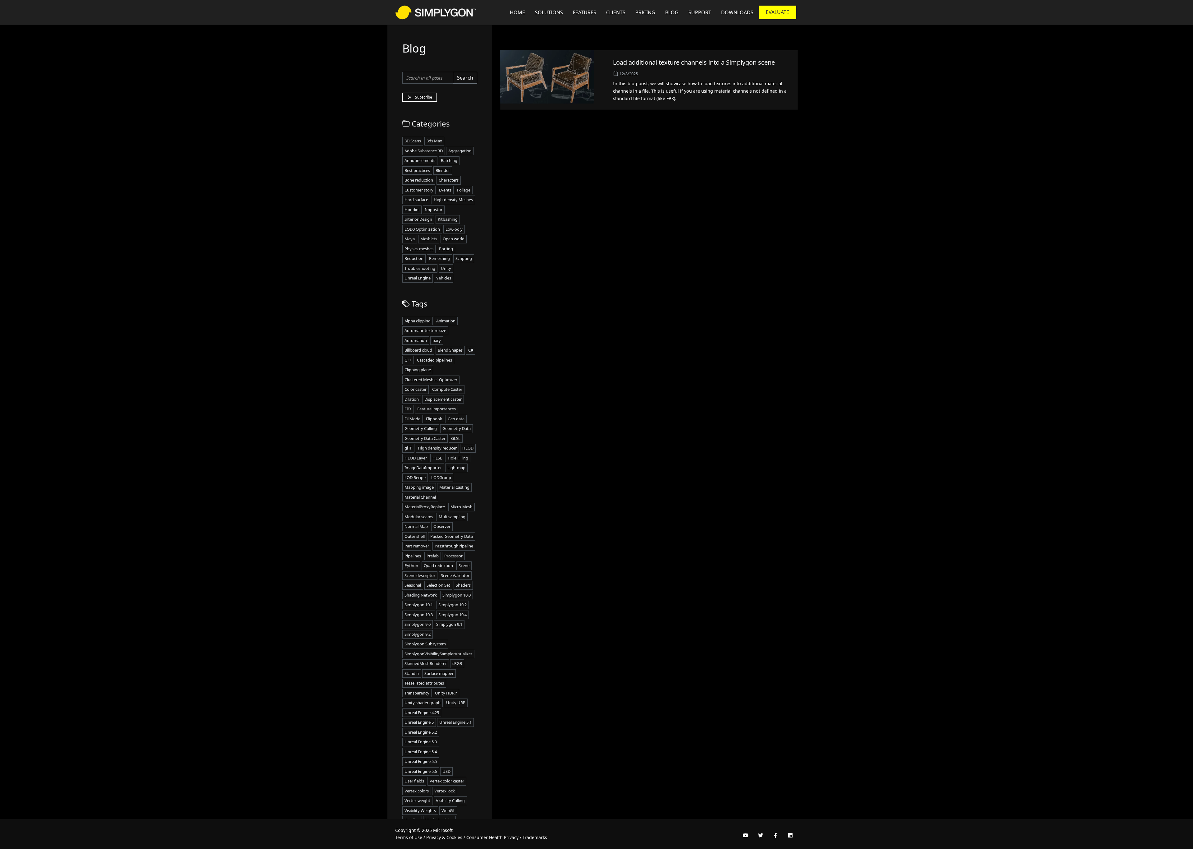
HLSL (437, 458)
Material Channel (420, 497)
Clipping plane (418, 369)
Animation (445, 321)
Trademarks (535, 837)
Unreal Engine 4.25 (422, 712)
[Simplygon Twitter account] (760, 835)
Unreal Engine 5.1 (455, 722)
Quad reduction (438, 565)
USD (446, 771)
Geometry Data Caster (425, 438)
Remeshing (439, 258)
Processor (453, 556)
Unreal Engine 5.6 (421, 771)
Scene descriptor (420, 575)
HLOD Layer (416, 458)
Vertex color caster (447, 781)
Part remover (417, 546)
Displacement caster (443, 399)
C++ (408, 360)
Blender (443, 170)
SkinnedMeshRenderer (426, 663)
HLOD (467, 448)
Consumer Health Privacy (492, 837)
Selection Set (438, 585)
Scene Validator (455, 575)
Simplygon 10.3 (419, 614)
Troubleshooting (420, 268)
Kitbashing (448, 219)
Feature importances (436, 409)
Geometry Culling (421, 428)
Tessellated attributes (424, 683)
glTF (408, 448)
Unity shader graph (423, 702)
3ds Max (434, 141)
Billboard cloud (418, 350)
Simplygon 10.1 (419, 604)
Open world (453, 239)
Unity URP (455, 702)
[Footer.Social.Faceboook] (775, 835)
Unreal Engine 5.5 (421, 761)
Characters (449, 180)
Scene (464, 565)
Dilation (412, 399)
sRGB (457, 663)
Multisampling (452, 516)
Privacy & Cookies (444, 837)
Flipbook (434, 419)
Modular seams (419, 516)
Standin (412, 673)
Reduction (414, 258)
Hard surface (416, 199)
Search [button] (465, 77)
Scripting (463, 258)
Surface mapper (439, 673)
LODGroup (441, 477)
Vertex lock (444, 791)
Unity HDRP (446, 693)
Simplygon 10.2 (452, 604)
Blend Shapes (450, 350)
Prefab (433, 556)
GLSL (455, 438)
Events (445, 190)
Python (411, 565)
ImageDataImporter (423, 467)
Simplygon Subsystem (425, 644)
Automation (416, 340)
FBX (408, 409)
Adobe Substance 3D (424, 151)
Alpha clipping (418, 321)
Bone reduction (419, 180)
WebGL (448, 810)
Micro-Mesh (461, 507)
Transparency (417, 693)
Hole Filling (458, 458)
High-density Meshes (453, 199)
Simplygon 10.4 (452, 614)
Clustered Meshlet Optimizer (431, 379)
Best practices (417, 170)
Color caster (416, 389)
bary (436, 340)
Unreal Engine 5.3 (421, 742)
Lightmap (456, 467)
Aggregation (460, 151)
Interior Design (418, 219)
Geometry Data (456, 428)
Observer (441, 526)
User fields (414, 781)
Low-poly (454, 229)
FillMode (412, 419)
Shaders (463, 585)
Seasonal (413, 585)
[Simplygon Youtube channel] (745, 835)
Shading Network (421, 595)
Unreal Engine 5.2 (421, 732)
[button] (700, 12)
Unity (446, 268)
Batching (449, 160)
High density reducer (437, 448)
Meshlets (428, 239)
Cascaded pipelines (434, 360)
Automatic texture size (425, 330)
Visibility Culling (450, 800)
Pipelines (413, 556)
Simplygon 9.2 (418, 634)
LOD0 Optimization (422, 229)
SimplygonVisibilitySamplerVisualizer (438, 654)
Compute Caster (447, 389)
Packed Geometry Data (451, 536)
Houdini (412, 209)
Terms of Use (408, 837)
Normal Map (416, 526)
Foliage (463, 190)
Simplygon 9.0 (418, 624)
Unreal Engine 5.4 (421, 751)
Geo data (456, 419)
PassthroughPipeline (454, 546)
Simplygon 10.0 (456, 595)
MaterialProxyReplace (425, 507)
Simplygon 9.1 (449, 624)
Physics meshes (419, 248)
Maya (410, 239)
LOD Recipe (415, 477)
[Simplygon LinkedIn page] (790, 835)
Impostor (433, 209)
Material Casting (454, 487)
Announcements (420, 160)
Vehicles (443, 278)
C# (470, 350)
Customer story (419, 190)
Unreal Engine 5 (419, 722)
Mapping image (419, 487)
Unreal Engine (418, 278)
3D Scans (413, 141)
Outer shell (415, 536)
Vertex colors (417, 791)
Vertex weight (417, 800)
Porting (446, 248)
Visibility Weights (420, 810)
